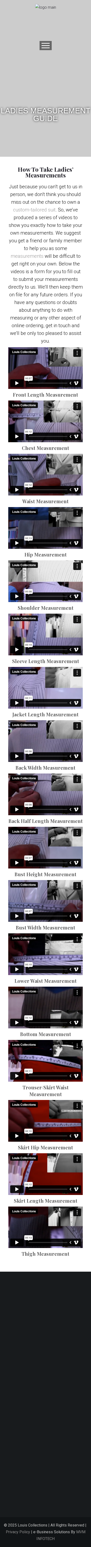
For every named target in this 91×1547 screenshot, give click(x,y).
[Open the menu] (45, 45)
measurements (27, 256)
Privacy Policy (18, 1532)
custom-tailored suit (34, 210)
